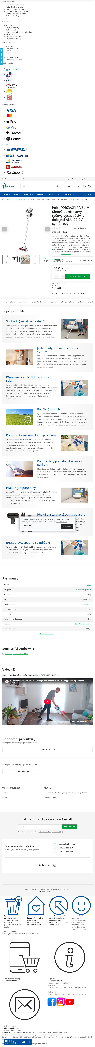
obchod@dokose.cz (66, 844)
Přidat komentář (21, 771)
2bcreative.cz (42, 1044)
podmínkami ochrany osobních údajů (50, 832)
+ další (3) (44, 261)
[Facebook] (54, 865)
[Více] (87, 194)
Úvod (4, 179)
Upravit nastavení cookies (62, 889)
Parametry (22, 302)
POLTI (59, 288)
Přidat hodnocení (47, 749)
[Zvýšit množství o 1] (63, 276)
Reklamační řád (12, 34)
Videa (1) (53, 302)
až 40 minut (87, 604)
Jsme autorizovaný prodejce (16, 9)
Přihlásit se (69, 827)
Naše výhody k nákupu (14, 7)
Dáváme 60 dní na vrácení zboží (17, 11)
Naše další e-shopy (13, 16)
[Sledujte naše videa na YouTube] (69, 1002)
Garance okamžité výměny (16, 14)
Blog (7, 18)
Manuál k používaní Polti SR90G (16, 654)
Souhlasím (67, 527)
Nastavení (27, 525)
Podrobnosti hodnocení (79, 228)
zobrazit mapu (11, 53)
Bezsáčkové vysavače (83, 590)
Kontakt (9, 25)
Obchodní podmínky (13, 39)
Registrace (87, 179)
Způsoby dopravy (12, 28)
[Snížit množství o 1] (56, 276)
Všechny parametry (46, 634)
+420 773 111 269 (73, 186)
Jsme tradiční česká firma (15, 5)
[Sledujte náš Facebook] (52, 1002)
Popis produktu (10, 302)
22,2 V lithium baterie (83, 624)
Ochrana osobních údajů (15, 37)
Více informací (61, 522)
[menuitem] (7, 194)
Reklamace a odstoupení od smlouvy (19, 32)
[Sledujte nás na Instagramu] (60, 1002)
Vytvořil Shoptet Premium (49, 891)
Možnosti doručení (86, 260)
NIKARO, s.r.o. (7, 1033)
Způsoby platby (12, 30)
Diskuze (80, 302)
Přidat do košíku (77, 276)
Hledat (58, 186)
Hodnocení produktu (67, 302)
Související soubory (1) (38, 302)
